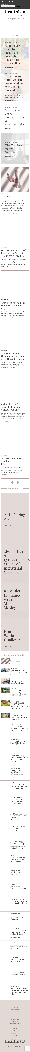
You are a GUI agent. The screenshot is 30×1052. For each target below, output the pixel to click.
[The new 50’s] (15, 179)
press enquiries (15, 1035)
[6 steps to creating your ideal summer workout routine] (15, 386)
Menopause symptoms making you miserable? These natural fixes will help (14, 54)
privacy (15, 1017)
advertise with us (15, 1012)
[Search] (26, 1)
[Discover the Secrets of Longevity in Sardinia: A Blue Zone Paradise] (15, 233)
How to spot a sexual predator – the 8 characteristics (15, 117)
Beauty (4, 350)
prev (12, 482)
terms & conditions (15, 1023)
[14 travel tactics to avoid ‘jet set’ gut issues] (15, 441)
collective (15, 1007)
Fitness (4, 401)
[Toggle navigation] (27, 5)
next (18, 482)
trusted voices (15, 1009)
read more (9, 67)
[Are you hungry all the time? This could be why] (15, 285)
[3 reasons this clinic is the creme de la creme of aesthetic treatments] (15, 336)
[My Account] (28, 1)
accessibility (15, 1019)
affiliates (15, 1031)
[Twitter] (2, 1)
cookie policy (15, 1021)
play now (7, 525)
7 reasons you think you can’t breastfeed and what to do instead (15, 83)
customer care (15, 1033)
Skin (3, 193)
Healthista (19, 1046)
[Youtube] (12, 1)
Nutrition (5, 299)
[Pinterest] (16, 1)
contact (15, 1028)
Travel (4, 247)
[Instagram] (9, 1)
